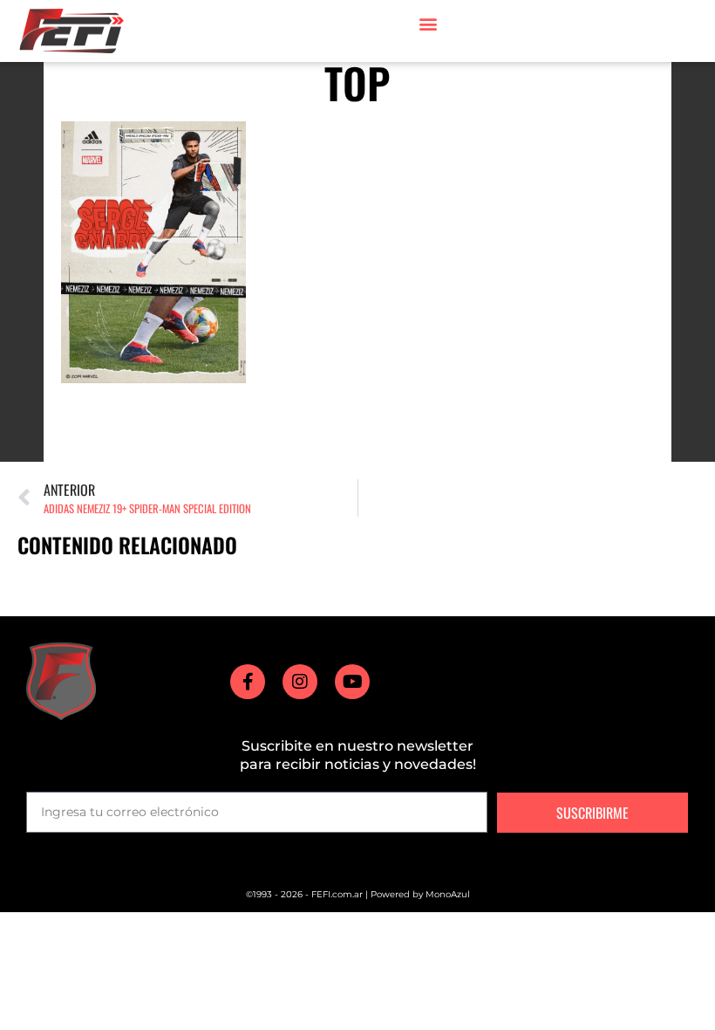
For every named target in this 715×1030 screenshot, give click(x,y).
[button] (427, 23)
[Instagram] (300, 681)
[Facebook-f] (247, 681)
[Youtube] (352, 681)
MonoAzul (448, 894)
